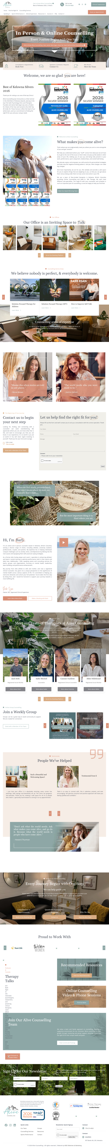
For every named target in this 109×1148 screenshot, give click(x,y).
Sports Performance (17, 14)
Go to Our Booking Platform (54, 255)
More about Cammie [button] (15, 689)
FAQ (56, 14)
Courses (49, 14)
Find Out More (81, 1002)
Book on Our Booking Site (24, 917)
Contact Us (54, 917)
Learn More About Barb (15, 598)
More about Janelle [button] (67, 689)
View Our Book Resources (82, 975)
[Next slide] (69, 255)
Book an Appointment (97, 12)
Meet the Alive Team (85, 917)
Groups (39, 1128)
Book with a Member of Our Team (15, 450)
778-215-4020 (69, 5)
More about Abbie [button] (41, 689)
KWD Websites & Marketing (73, 1145)
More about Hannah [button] (93, 689)
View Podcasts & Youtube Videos (12, 1056)
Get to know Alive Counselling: (42, 3)
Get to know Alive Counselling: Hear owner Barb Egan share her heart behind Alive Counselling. (54, 45)
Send (102, 466)
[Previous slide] (39, 255)
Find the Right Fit (13, 10)
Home (5, 10)
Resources (41, 14)
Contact (60, 14)
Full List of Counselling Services (54, 334)
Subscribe (59, 1086)
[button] (63, 542)
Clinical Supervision (99, 4)
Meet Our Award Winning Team (68, 191)
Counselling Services (25, 10)
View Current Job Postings (67, 1043)
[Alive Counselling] (76, 1106)
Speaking (6, 14)
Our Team (24, 1128)
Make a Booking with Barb (40, 598)
